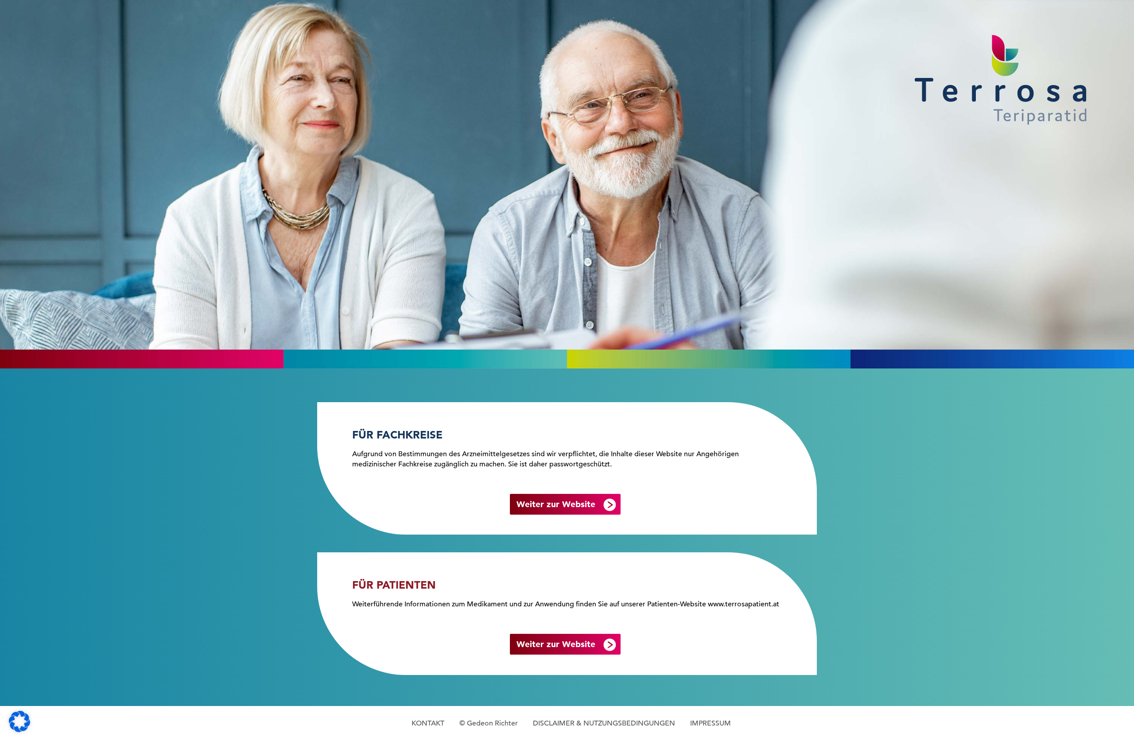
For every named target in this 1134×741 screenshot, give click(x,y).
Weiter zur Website (556, 504)
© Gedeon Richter (488, 723)
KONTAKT (428, 723)
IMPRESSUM (710, 723)
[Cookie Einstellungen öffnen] (19, 729)
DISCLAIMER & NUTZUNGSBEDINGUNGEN (604, 723)
